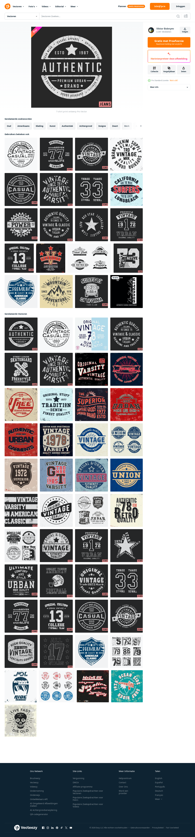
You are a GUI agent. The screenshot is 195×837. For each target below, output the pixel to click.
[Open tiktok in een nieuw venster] (61, 828)
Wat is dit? (174, 80)
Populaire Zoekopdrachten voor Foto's (88, 798)
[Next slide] (138, 126)
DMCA (76, 782)
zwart (115, 126)
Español (159, 782)
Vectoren (17, 6)
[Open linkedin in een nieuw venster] (52, 828)
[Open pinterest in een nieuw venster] (57, 828)
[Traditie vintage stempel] (56, 404)
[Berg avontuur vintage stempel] (56, 291)
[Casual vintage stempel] (21, 154)
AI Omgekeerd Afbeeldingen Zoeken (44, 804)
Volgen (185, 31)
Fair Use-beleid (172, 827)
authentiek (67, 126)
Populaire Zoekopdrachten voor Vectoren (88, 792)
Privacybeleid (158, 827)
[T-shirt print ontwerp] (128, 258)
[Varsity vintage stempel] (50, 258)
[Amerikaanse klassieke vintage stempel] (21, 510)
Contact (122, 782)
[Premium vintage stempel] (126, 224)
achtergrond (85, 126)
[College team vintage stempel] (19, 258)
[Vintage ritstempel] (21, 686)
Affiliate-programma (82, 786)
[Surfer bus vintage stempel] (91, 291)
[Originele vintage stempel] (56, 510)
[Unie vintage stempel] (126, 475)
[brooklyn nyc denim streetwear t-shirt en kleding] (126, 291)
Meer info (154, 87)
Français (159, 795)
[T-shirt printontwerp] (91, 154)
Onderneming (37, 790)
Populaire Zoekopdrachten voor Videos (88, 805)
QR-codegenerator (39, 814)
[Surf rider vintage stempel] (127, 686)
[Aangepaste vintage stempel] (91, 439)
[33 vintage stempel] (91, 189)
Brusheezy (35, 778)
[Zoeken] (178, 16)
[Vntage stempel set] (91, 510)
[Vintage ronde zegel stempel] (126, 154)
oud (9, 126)
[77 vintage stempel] (56, 154)
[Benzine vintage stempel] (93, 686)
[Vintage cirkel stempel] (56, 686)
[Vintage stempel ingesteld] (126, 439)
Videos (45, 6)
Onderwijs (35, 795)
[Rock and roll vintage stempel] (21, 721)
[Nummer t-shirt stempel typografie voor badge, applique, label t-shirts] (126, 651)
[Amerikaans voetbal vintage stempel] (56, 580)
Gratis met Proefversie (169, 42)
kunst (52, 126)
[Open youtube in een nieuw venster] (71, 828)
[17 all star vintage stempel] (56, 651)
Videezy (33, 786)
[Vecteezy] (7, 6)
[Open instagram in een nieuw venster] (48, 828)
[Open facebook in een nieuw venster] (43, 828)
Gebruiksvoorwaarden (140, 827)
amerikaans (23, 126)
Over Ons (123, 786)
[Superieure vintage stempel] (21, 475)
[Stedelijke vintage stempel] (126, 404)
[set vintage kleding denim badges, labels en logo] (89, 258)
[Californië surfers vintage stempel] (126, 189)
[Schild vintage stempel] (21, 291)
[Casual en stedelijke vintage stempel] (56, 545)
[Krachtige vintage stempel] (126, 369)
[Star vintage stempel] (91, 224)
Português (160, 786)
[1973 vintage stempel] (56, 189)
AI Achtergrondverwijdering (43, 810)
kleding (39, 126)
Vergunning (78, 778)
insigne (102, 126)
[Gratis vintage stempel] (21, 404)
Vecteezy (34, 782)
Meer (73, 6)
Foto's (32, 6)
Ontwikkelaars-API (39, 799)
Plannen (122, 6)
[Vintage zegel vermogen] (21, 224)
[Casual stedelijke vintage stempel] (91, 475)
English (158, 778)
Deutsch (159, 790)
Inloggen (180, 6)
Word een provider (123, 792)
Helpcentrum (125, 778)
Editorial (59, 6)
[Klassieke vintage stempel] (56, 224)
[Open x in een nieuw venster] (66, 828)
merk (126, 126)
